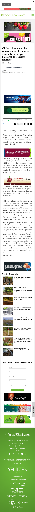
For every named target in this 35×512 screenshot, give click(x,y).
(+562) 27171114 (18, 443)
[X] (24, 124)
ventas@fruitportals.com (18, 448)
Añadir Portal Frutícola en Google (18, 119)
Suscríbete (33, 409)
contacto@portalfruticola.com (18, 446)
